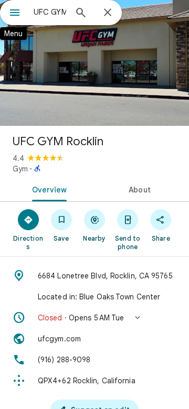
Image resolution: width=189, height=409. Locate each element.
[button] (94, 317)
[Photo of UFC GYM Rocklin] (94, 63)
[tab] (47, 188)
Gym (20, 169)
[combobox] (50, 12)
